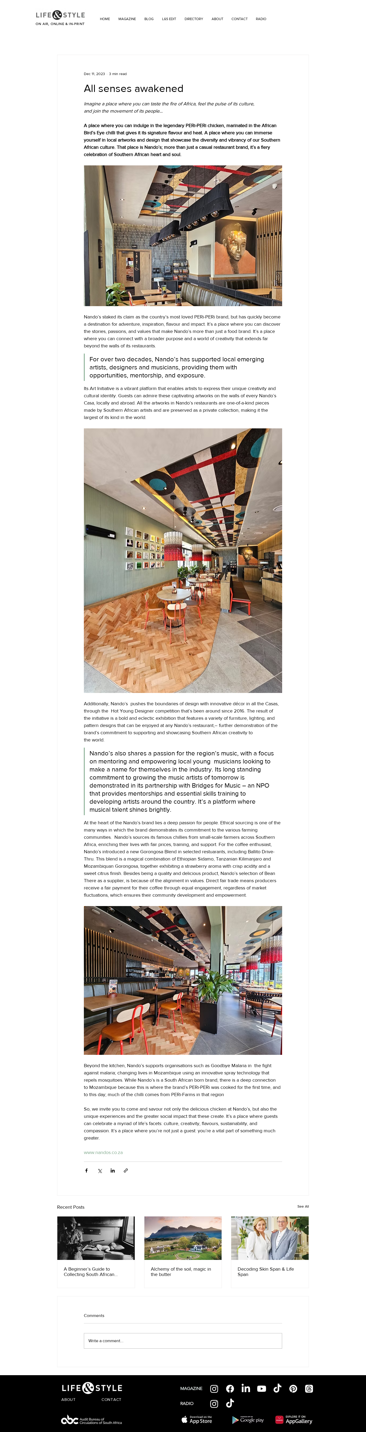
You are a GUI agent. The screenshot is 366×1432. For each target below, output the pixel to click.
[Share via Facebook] (86, 1170)
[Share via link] (125, 1170)
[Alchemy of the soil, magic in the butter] (183, 1238)
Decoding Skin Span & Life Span (266, 1271)
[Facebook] (230, 1388)
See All (303, 1206)
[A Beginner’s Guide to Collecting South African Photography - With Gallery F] (96, 1238)
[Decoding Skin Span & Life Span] (270, 1238)
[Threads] (309, 1388)
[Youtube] (261, 1388)
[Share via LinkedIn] (112, 1170)
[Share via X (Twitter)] (99, 1170)
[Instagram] (214, 1388)
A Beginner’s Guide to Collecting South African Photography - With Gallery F (94, 1271)
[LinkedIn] (246, 1388)
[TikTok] (277, 1388)
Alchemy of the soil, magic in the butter (181, 1271)
